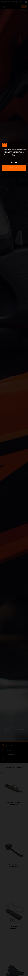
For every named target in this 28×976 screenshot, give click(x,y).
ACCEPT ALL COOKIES (14, 168)
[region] (14, 159)
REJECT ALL (14, 162)
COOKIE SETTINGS (14, 173)
